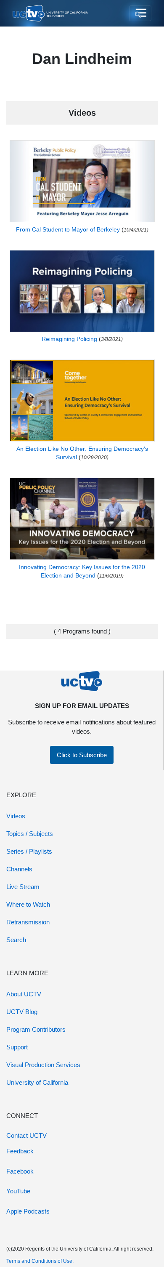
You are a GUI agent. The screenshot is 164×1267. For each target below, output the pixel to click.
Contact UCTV (26, 1135)
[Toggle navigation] (140, 13)
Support (17, 1047)
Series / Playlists (29, 851)
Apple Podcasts (28, 1211)
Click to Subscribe (82, 755)
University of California (37, 1082)
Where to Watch (28, 904)
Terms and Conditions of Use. (40, 1261)
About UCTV (23, 994)
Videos (15, 816)
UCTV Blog (21, 1011)
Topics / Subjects (29, 833)
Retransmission (28, 922)
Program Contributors (36, 1029)
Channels (19, 869)
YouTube (18, 1191)
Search (16, 939)
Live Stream (23, 886)
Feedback (20, 1151)
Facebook (20, 1171)
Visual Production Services (43, 1064)
